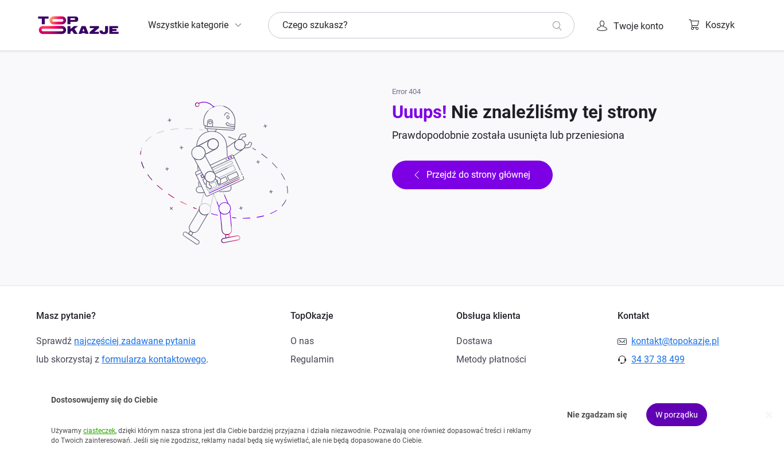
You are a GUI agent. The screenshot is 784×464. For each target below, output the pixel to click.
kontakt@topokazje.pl (675, 341)
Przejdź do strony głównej (478, 174)
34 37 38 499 (658, 359)
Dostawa (474, 341)
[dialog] (392, 415)
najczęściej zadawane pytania (135, 341)
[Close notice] (769, 415)
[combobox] (421, 25)
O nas (302, 341)
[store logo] (78, 25)
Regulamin (312, 359)
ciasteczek (99, 431)
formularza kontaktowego (154, 359)
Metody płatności (491, 359)
